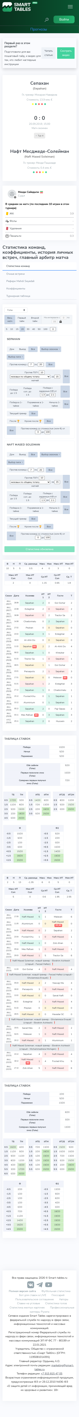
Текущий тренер (18, 413)
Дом (12, 349)
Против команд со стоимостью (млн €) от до (43, 430)
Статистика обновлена (39, 549)
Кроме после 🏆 (33, 421)
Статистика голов (56, 1303)
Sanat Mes (28, 1028)
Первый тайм (22, 319)
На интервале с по (57, 317)
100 (45, 329)
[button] (47, 19)
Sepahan (30, 602)
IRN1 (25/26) (9, 627)
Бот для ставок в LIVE (33, 1295)
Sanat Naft (58, 995)
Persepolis (29, 671)
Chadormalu (30, 621)
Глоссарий (58, 1295)
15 (17, 329)
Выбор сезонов (49, 349)
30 (28, 329)
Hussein (60, 721)
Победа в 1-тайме (16, 404)
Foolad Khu (30, 696)
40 (33, 329)
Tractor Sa (60, 615)
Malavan (59, 677)
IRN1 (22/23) (9, 916)
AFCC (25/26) (9, 640)
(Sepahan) (39, 88)
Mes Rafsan (29, 714)
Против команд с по (24, 364)
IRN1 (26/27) (9, 602)
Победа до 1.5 (14, 391)
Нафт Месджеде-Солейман (39, 151)
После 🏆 (15, 421)
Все (33, 349)
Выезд (22, 349)
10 (11, 329)
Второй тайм (35, 319)
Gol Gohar (60, 602)
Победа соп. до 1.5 (27, 391)
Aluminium (30, 702)
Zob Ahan (58, 943)
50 (39, 329)
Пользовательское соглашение (34, 1299)
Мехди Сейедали (28, 192)
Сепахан (39, 83)
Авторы (63, 1299)
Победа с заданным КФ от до (48, 391)
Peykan (30, 627)
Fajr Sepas (60, 708)
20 (22, 329)
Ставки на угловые (28, 1303)
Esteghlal (30, 609)
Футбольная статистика (55, 1291)
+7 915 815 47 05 (51, 1373)
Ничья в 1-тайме (54, 404)
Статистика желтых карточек (27, 1307)
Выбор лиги (14, 356)
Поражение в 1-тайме (35, 404)
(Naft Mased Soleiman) (39, 157)
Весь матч (9, 319)
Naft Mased (28, 916)
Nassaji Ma (58, 982)
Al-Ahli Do (29, 640)
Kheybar (60, 652)
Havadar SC (58, 1014)
